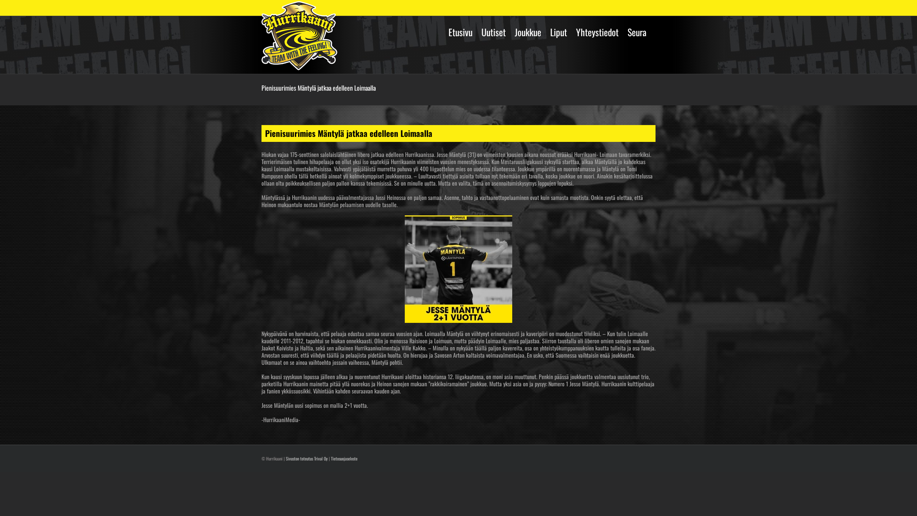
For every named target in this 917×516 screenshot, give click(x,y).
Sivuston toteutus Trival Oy (307, 458)
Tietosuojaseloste (344, 458)
